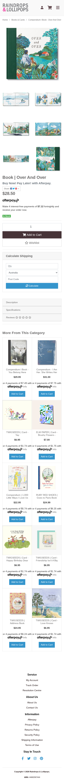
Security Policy (32, 735)
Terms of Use (32, 745)
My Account (32, 680)
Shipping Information (32, 740)
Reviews (10, 317)
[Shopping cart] (49, 7)
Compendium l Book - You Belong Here (17, 371)
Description (12, 302)
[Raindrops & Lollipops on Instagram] (35, 758)
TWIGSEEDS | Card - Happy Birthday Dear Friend (17, 560)
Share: (7, 189)
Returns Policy (32, 729)
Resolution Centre (32, 690)
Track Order (32, 685)
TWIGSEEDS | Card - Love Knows (47, 621)
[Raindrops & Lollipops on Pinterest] (41, 758)
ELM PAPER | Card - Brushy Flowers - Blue (46, 435)
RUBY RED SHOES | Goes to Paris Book (47, 496)
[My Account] (42, 8)
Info (25, 386)
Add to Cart (34, 234)
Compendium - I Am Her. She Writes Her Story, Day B (46, 372)
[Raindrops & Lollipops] (16, 7)
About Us (32, 702)
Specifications (13, 310)
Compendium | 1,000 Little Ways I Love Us (17, 496)
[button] (32, 242)
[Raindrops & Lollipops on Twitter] (28, 758)
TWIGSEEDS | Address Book (17, 621)
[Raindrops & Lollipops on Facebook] (22, 758)
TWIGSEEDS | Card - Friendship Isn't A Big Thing (47, 560)
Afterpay (32, 719)
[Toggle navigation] (58, 7)
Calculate (33, 285)
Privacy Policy (32, 724)
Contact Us (32, 707)
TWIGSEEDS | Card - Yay (17, 433)
